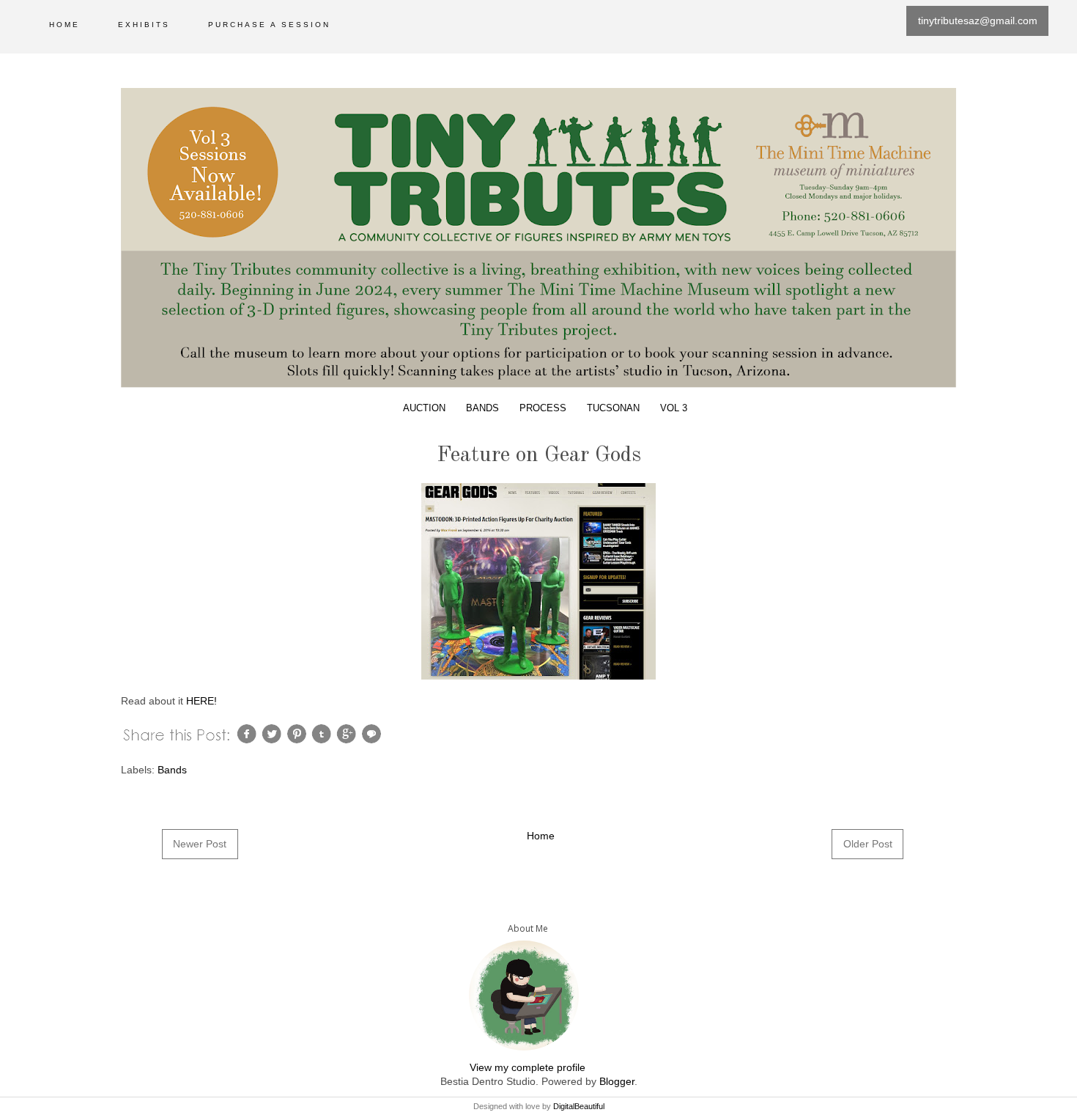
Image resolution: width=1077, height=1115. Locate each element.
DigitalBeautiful (578, 1106)
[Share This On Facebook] (248, 733)
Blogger (616, 1081)
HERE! (201, 701)
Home (64, 25)
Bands (482, 408)
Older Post (867, 844)
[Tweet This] (273, 733)
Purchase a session (269, 25)
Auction (424, 408)
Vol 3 (673, 408)
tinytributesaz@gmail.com (977, 20)
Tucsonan (613, 408)
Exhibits (144, 25)
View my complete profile (527, 1067)
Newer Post (199, 844)
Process (542, 408)
